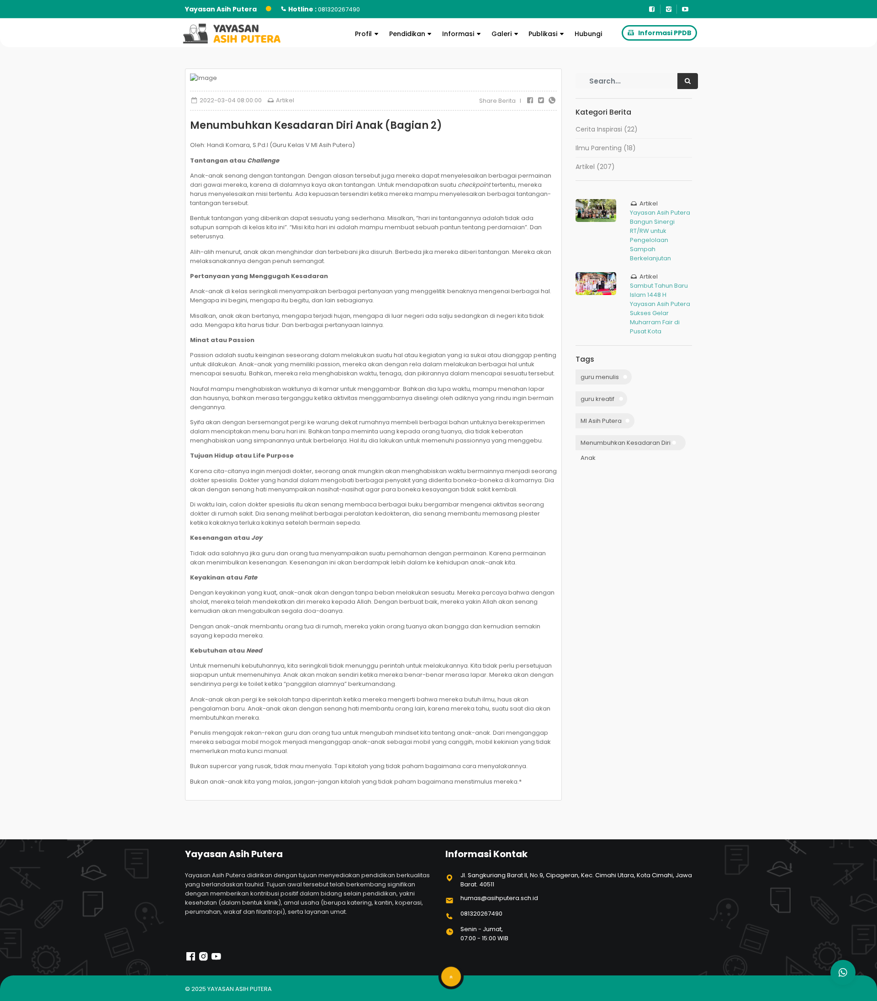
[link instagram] (203, 959)
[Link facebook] (651, 9)
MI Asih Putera (601, 420)
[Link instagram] (668, 9)
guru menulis (600, 377)
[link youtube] (216, 959)
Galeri (501, 33)
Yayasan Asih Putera (239, 989)
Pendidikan (407, 33)
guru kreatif (597, 399)
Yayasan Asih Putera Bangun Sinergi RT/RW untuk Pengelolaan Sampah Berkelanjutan (660, 235)
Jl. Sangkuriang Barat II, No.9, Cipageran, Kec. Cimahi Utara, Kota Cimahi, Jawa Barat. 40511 (576, 880)
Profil (363, 33)
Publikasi (542, 33)
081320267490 (481, 913)
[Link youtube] (685, 9)
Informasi (458, 33)
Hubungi (588, 33)
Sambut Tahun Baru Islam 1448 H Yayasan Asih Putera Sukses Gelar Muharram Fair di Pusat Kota (660, 308)
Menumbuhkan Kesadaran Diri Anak (626, 444)
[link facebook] (190, 959)
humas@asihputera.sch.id (499, 898)
